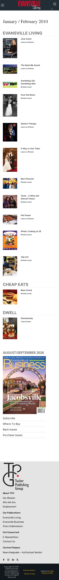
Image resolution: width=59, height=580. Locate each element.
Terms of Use (29, 574)
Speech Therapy (28, 123)
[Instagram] (8, 560)
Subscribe (9, 418)
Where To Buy (11, 424)
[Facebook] (3, 560)
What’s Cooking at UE (31, 231)
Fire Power (26, 215)
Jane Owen (26, 39)
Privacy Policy (29, 570)
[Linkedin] (13, 560)
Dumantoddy (27, 318)
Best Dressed (27, 178)
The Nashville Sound (30, 65)
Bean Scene (26, 290)
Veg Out (24, 257)
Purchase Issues (12, 435)
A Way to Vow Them (30, 148)
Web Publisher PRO (48, 572)
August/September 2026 (23, 352)
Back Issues (10, 429)
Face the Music (28, 95)
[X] (17, 560)
